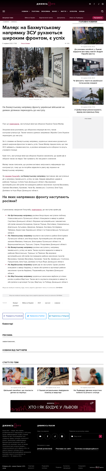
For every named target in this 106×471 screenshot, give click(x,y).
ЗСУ (39, 303)
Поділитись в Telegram (60, 316)
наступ (47, 303)
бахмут (15, 303)
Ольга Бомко (25, 43)
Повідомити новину (82, 467)
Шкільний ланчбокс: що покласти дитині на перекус (18, 391)
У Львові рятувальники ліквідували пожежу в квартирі (53, 391)
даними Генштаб (12, 176)
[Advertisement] (88, 133)
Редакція (58, 467)
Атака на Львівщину (76, 18)
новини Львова (16, 466)
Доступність (61, 18)
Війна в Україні (30, 18)
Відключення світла (46, 18)
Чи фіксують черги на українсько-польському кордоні (88, 82)
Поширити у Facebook (14, 316)
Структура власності (31, 467)
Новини (25, 11)
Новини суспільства (82, 30)
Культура (73, 11)
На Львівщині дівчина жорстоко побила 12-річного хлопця (88, 391)
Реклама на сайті (63, 449)
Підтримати (98, 18)
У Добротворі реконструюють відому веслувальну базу (88, 111)
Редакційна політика (45, 467)
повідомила (14, 124)
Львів (42, 370)
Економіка (45, 11)
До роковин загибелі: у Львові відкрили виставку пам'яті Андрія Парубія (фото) (88, 51)
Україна (14, 22)
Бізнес (54, 11)
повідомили (37, 209)
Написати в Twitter (37, 316)
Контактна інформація (66, 467)
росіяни (16, 306)
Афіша (81, 11)
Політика (35, 11)
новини (57, 303)
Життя (63, 11)
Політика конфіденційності (86, 449)
